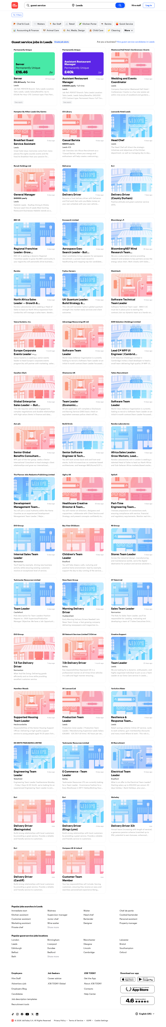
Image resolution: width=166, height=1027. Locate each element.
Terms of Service (76, 1020)
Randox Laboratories (120, 424)
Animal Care (53, 30)
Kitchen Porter (90, 24)
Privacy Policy (60, 1020)
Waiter (87, 910)
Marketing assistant (21, 923)
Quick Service (126, 24)
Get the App (90, 978)
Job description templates (24, 999)
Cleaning (115, 30)
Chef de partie (127, 910)
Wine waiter (53, 923)
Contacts (88, 988)
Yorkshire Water (118, 688)
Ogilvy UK (66, 474)
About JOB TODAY (93, 983)
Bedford (51, 952)
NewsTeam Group (70, 580)
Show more (53, 927)
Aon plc (17, 424)
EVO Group (19, 525)
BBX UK (17, 220)
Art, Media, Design (76, 30)
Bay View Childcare (70, 525)
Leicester (124, 940)
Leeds (14, 944)
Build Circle (67, 424)
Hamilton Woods (21, 688)
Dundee (51, 948)
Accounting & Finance (28, 30)
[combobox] (50, 5)
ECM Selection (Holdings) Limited (126, 322)
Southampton (126, 948)
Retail (72, 24)
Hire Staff (16, 978)
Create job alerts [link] (61, 42)
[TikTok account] (13, 1014)
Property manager (128, 923)
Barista (108, 24)
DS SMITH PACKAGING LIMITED (28, 743)
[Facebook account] (22, 1014)
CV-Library (67, 112)
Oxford (123, 952)
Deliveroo (66, 166)
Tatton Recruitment (119, 373)
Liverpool (52, 944)
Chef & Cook (23, 24)
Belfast (15, 952)
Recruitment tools (20, 1004)
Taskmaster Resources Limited (27, 580)
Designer (88, 923)
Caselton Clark (20, 373)
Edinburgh (17, 948)
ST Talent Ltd (116, 580)
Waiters (41, 24)
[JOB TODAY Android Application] (145, 979)
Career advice (54, 978)
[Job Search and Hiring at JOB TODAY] (15, 5)
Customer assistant (21, 919)
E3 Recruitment (118, 743)
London (15, 940)
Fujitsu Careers (69, 271)
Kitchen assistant (20, 914)
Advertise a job (19, 983)
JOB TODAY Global (57, 983)
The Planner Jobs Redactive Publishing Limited (34, 474)
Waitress (51, 910)
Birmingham (53, 940)
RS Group (115, 525)
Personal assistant (128, 919)
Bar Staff (57, 24)
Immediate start (19, 910)
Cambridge (89, 952)
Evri (113, 166)
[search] (120, 5)
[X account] (32, 1014)
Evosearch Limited (70, 220)
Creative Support (118, 634)
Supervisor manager (57, 914)
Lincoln (87, 948)
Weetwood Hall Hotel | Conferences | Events (130, 50)
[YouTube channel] (27, 1014)
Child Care (98, 30)
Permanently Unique (23, 50)
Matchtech (116, 271)
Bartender (88, 919)
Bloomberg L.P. (117, 220)
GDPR (88, 1020)
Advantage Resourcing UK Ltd (75, 322)
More (127, 30)
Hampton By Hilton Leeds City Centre (30, 112)
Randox (17, 271)
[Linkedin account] (37, 1014)
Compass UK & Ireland (72, 848)
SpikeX (114, 474)
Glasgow (88, 944)
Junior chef (52, 919)
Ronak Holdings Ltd (22, 166)
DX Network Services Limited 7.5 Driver (79, 634)
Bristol (123, 944)
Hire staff (136, 5)
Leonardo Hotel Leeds (120, 112)
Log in (149, 5)
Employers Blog (19, 988)
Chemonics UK (68, 373)
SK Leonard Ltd (69, 688)
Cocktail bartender (129, 914)
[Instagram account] (17, 1014)
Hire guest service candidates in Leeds (136, 41)
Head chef (89, 914)
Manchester (89, 940)
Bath (14, 956)
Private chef (17, 927)
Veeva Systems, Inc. (22, 322)
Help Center (90, 994)
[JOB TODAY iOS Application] (128, 979)
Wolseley (115, 797)
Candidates (17, 994)
